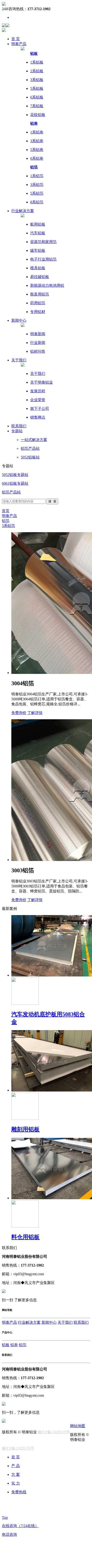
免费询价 (18, 713)
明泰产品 (9, 516)
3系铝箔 (8, 526)
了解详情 (34, 713)
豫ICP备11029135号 (54, 1432)
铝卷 (14, 1345)
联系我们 (81, 1322)
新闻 (18, 320)
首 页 (15, 39)
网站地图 (77, 1426)
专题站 (17, 431)
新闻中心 (49, 1322)
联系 (18, 426)
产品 (18, 44)
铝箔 (5, 521)
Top (5, 1517)
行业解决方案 (29, 1322)
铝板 (5, 1345)
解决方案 (22, 211)
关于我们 (18, 360)
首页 (5, 511)
